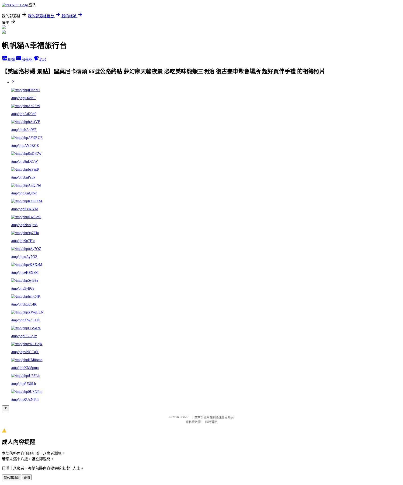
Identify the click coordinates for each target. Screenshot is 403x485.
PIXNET (185, 417)
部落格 (27, 60)
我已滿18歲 (11, 477)
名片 (43, 60)
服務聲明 (211, 422)
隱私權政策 (193, 422)
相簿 (11, 60)
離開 (27, 477)
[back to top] (5, 408)
